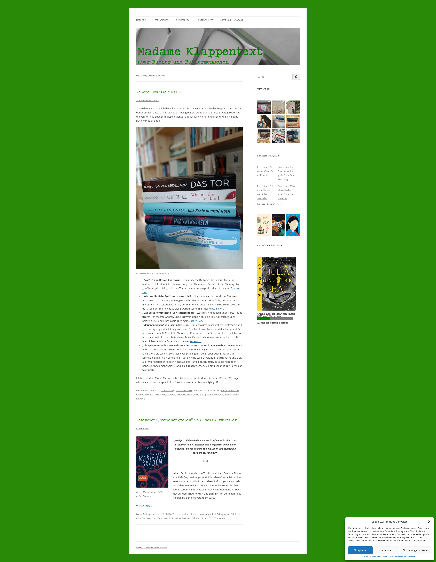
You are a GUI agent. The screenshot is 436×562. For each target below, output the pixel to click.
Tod (211, 518)
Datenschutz (388, 557)
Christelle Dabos (144, 394)
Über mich (141, 20)
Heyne (189, 394)
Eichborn (180, 394)
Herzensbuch (183, 514)
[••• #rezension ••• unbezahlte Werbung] (293, 107)
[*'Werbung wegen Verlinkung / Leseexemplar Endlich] (264, 107)
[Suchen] (296, 77)
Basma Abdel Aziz (230, 390)
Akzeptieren (360, 550)
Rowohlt (140, 398)
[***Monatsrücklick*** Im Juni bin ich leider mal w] (278, 121)
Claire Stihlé (159, 394)
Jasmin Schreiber (215, 394)
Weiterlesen (144, 505)
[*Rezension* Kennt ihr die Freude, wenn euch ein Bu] (293, 136)
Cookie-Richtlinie (372, 557)
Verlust (225, 518)
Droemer (170, 394)
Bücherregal (183, 20)
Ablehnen (386, 550)
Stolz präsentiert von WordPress (151, 547)
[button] (429, 521)
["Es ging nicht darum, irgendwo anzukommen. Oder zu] (278, 107)
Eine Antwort (142, 428)
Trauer (217, 518)
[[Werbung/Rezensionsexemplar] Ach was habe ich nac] (264, 121)
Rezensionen (162, 20)
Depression (147, 518)
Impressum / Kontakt (405, 557)
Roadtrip (186, 518)
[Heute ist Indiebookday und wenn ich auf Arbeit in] (278, 136)
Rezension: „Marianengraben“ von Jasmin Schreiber (186, 420)
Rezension (217, 308)
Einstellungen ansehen (416, 550)
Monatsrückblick (184, 390)
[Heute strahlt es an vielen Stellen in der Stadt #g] (264, 136)
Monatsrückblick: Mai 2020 (162, 92)
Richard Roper (231, 394)
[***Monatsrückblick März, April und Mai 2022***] (293, 121)
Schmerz (196, 518)
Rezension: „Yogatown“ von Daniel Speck (265, 171)
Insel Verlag (200, 394)
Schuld (205, 518)
